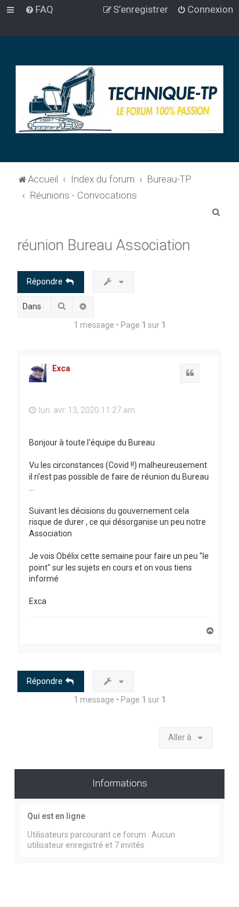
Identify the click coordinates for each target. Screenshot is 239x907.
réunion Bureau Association (103, 245)
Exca (61, 368)
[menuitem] (39, 9)
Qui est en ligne (56, 816)
